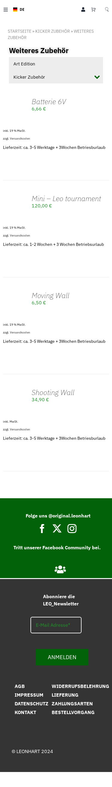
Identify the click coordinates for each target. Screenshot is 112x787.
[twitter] (57, 528)
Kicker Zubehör (52, 31)
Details (15, 121)
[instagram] (71, 528)
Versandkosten (20, 138)
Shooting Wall (53, 392)
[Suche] (107, 9)
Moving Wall (50, 295)
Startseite (19, 31)
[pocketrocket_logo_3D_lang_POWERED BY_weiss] (55, 762)
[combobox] (17, 10)
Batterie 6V (49, 101)
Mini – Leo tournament (66, 198)
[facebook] (42, 528)
